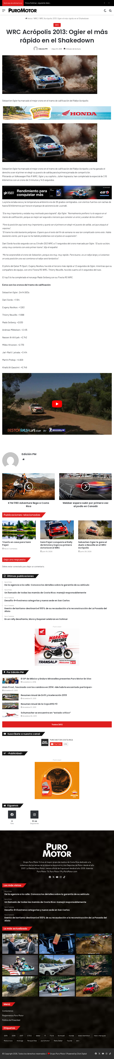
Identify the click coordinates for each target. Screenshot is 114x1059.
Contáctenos (7, 1011)
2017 (21, 1035)
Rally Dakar (58, 1041)
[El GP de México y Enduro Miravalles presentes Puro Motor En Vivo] (10, 680)
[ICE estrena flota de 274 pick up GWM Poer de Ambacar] (57, 965)
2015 (6, 1035)
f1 (45, 1035)
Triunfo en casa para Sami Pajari (16, 543)
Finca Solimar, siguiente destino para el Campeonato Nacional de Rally (55, 3)
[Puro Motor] (23, 10)
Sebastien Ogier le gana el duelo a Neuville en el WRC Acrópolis (92, 545)
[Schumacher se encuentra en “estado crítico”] (10, 714)
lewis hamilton (84, 1035)
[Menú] (3, 11)
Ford (52, 1035)
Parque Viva (32, 1041)
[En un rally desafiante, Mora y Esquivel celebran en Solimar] (94, 965)
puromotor (45, 1041)
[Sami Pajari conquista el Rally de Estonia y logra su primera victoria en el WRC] (57, 529)
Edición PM (43, 49)
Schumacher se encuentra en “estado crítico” (46, 712)
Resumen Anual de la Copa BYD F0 (39, 703)
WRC (36, 18)
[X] (53, 877)
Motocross (8, 1041)
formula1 (61, 1035)
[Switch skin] (105, 11)
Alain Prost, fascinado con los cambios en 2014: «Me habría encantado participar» (47, 687)
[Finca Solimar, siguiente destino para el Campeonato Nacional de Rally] (94, 986)
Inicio (29, 18)
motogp (20, 1041)
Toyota (69, 1041)
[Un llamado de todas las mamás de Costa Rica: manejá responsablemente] (57, 944)
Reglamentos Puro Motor (13, 1015)
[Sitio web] (23, 459)
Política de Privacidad (11, 1020)
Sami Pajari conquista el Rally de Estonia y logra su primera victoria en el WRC (56, 545)
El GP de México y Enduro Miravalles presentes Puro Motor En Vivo (56, 678)
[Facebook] (50, 877)
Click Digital (82, 1053)
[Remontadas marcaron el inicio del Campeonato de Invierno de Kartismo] (57, 986)
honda (71, 1035)
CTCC (29, 1035)
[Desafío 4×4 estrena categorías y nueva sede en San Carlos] (94, 944)
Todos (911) (57, 724)
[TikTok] (64, 877)
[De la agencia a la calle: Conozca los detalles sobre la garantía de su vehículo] (20, 944)
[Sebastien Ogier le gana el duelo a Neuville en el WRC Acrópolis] (95, 529)
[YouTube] (57, 877)
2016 (13, 1035)
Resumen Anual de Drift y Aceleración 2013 (44, 695)
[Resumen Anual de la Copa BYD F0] (10, 705)
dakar (38, 1035)
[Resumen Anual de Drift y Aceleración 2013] (10, 697)
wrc (77, 1041)
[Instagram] (60, 877)
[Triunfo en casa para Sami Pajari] (19, 529)
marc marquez (100, 1035)
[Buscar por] (110, 11)
